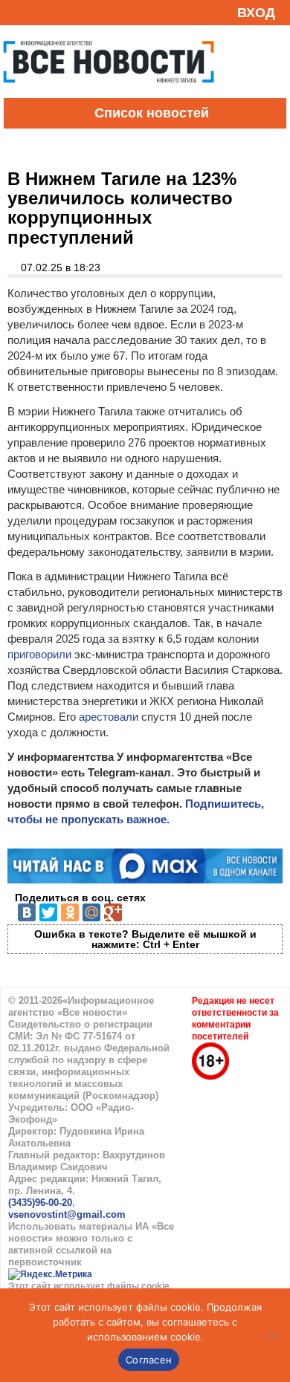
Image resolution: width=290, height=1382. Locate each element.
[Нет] (271, 1335)
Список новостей (151, 113)
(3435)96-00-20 (40, 1202)
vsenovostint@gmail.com (67, 1214)
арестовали (108, 716)
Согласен (149, 1360)
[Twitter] (48, 912)
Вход (256, 12)
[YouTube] (40, 12)
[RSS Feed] (17, 12)
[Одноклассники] (70, 912)
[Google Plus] (113, 912)
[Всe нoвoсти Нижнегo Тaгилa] (108, 94)
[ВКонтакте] (27, 912)
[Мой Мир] (91, 912)
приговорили (39, 654)
